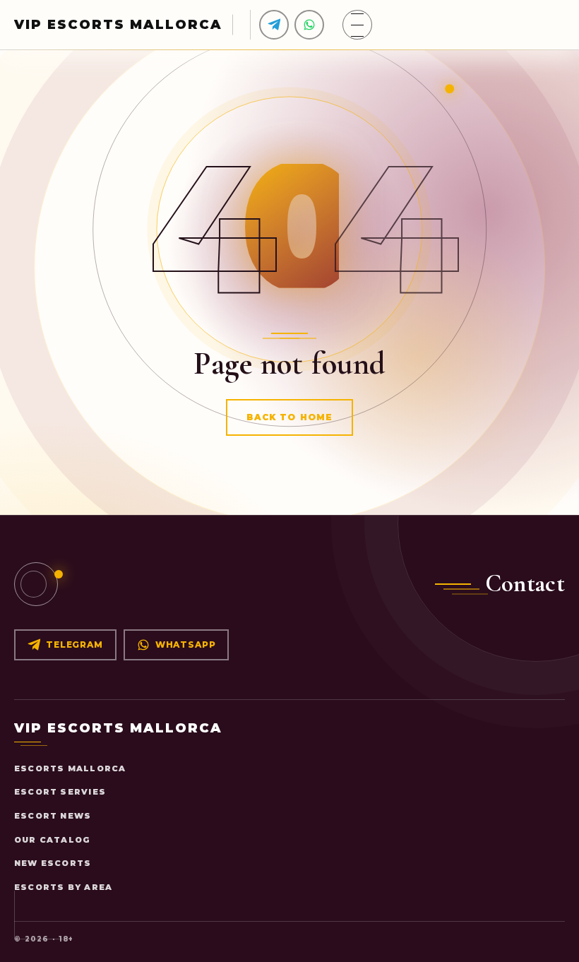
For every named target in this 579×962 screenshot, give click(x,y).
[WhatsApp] (309, 25)
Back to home (289, 417)
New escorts (52, 863)
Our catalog (52, 840)
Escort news (52, 816)
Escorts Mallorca (70, 768)
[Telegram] (274, 25)
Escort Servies (60, 792)
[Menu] (357, 25)
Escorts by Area (63, 887)
